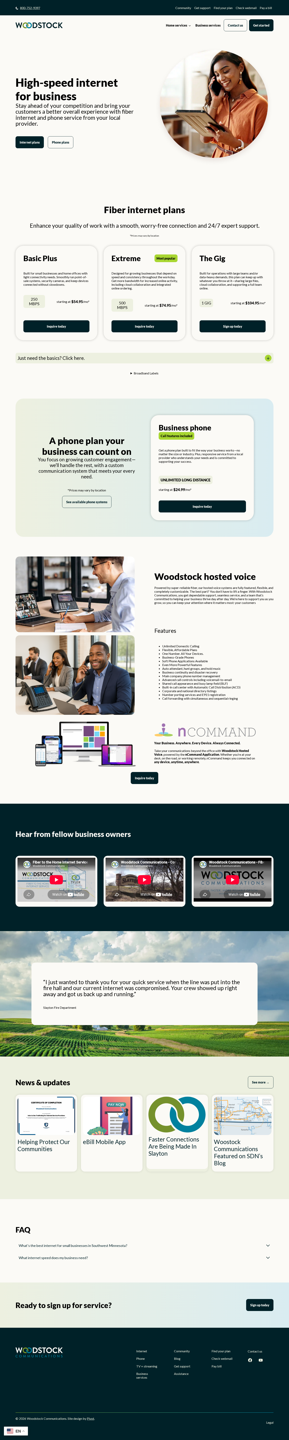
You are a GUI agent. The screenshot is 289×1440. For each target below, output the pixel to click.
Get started (261, 25)
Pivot (90, 1418)
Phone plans (60, 142)
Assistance (181, 1374)
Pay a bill (266, 8)
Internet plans (30, 142)
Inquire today (56, 326)
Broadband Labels (146, 373)
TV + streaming (146, 1366)
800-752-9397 (30, 8)
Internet (141, 1351)
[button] (144, 358)
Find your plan (223, 8)
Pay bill (217, 1366)
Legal (269, 1422)
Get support (202, 8)
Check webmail (246, 8)
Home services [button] (176, 25)
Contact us (235, 25)
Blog (177, 1358)
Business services (208, 25)
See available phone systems (86, 502)
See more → (260, 1082)
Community (183, 8)
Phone (140, 1358)
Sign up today (232, 326)
